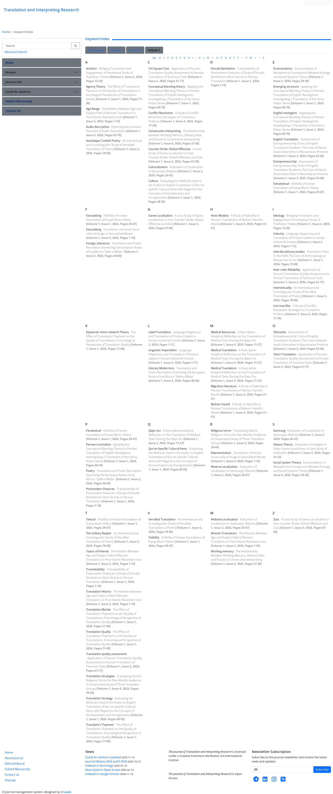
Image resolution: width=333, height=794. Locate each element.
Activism (91, 68)
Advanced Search (15, 52)
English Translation (285, 139)
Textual (91, 519)
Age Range (93, 109)
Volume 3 (116, 50)
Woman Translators (224, 533)
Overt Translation (284, 354)
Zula (276, 519)
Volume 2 (135, 50)
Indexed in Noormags (99, 765)
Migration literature (224, 386)
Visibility (153, 537)
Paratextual (93, 430)
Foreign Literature (98, 243)
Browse (11, 72)
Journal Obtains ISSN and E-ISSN (106, 761)
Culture (153, 181)
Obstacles (279, 332)
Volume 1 (154, 50)
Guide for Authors (18, 92)
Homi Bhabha (220, 215)
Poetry (90, 471)
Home (6, 32)
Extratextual (281, 184)
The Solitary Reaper (99, 533)
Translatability (95, 569)
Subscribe (322, 769)
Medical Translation (224, 350)
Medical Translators (224, 368)
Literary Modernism (161, 368)
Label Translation (159, 332)
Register (324, 3)
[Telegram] (256, 780)
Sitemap (10, 780)
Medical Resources (223, 332)
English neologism (285, 113)
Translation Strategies (100, 676)
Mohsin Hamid (220, 404)
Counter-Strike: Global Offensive (169, 149)
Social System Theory (287, 462)
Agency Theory (95, 86)
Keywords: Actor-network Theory (107, 332)
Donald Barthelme (223, 68)
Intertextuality (282, 288)
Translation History (98, 591)
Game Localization (160, 215)
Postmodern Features (100, 489)
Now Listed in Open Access (102, 770)
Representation (221, 453)
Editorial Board (14, 763)
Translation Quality (98, 632)
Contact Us (13, 111)
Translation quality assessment (106, 654)
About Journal (14, 758)
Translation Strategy (99, 698)
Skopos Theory (283, 444)
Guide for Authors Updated (103, 757)
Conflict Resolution (160, 113)
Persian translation (98, 444)
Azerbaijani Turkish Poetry (103, 141)
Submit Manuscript (19, 101)
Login (311, 3)
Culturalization (158, 167)
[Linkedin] (265, 780)
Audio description (97, 127)
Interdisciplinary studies (289, 252)
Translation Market (98, 609)
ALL (154, 57)
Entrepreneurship (285, 161)
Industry (278, 233)
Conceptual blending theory (166, 86)
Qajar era (154, 430)
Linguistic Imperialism (162, 350)
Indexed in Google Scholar (102, 774)
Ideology (278, 215)
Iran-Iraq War (282, 306)
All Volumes (96, 50)
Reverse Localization (224, 467)
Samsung (279, 430)
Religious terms (221, 430)
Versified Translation (162, 519)
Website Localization (224, 519)
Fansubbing (93, 215)
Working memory (222, 551)
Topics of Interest (97, 551)
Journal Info (14, 82)
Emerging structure (286, 86)
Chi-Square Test (158, 68)
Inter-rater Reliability (286, 270)
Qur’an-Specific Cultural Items (167, 448)
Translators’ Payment (100, 725)
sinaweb (66, 792)
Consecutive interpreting (164, 131)
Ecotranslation (282, 68)
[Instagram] (274, 780)
